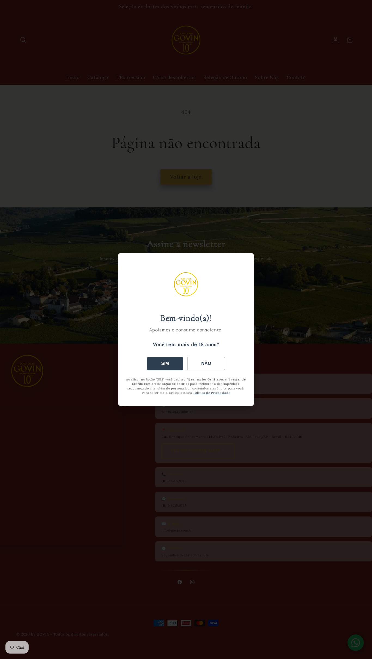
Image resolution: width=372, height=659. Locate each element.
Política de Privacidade (211, 393)
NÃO (206, 363)
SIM (165, 363)
